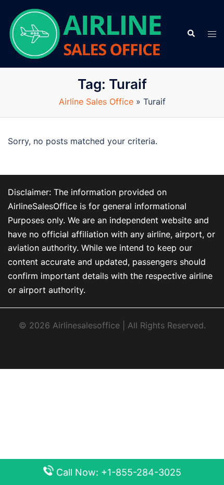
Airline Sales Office (96, 101)
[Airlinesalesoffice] (85, 33)
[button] (190, 34)
